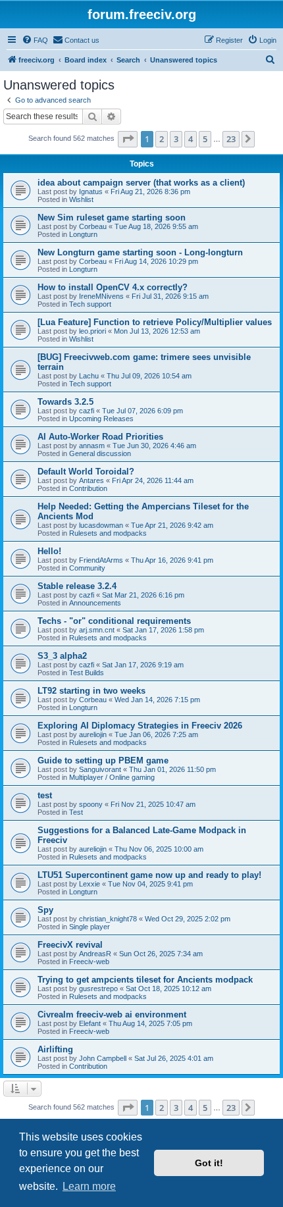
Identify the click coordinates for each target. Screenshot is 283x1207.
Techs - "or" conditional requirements (114, 621)
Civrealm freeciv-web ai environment (112, 1014)
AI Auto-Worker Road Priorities (100, 437)
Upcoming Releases (101, 419)
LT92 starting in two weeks (91, 691)
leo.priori (92, 331)
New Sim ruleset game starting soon (112, 217)
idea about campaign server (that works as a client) (141, 183)
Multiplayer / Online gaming (112, 777)
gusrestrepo (98, 988)
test (45, 795)
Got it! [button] (209, 1163)
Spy (45, 910)
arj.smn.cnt (97, 630)
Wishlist (81, 199)
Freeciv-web (89, 961)
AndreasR (95, 954)
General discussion (100, 453)
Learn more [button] (89, 1186)
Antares (91, 480)
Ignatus (91, 191)
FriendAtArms (101, 560)
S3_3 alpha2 (62, 656)
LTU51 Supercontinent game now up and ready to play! (149, 875)
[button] (128, 139)
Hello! (49, 551)
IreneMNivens (101, 296)
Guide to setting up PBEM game (103, 760)
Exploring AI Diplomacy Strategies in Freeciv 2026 (140, 726)
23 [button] (231, 139)
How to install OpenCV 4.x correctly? (113, 287)
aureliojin (93, 734)
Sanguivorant (100, 769)
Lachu (89, 376)
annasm (92, 445)
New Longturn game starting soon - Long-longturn (140, 252)
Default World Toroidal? (86, 471)
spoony (91, 804)
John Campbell (102, 1058)
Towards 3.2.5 (65, 402)
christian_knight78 (108, 919)
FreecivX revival (70, 945)
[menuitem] (35, 40)
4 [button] (190, 139)
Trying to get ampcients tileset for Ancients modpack (145, 980)
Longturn (83, 234)
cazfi (86, 411)
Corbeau (93, 226)
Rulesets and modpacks (108, 533)
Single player (89, 927)
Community (87, 568)
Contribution (88, 488)
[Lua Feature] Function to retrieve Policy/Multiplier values (155, 322)
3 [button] (176, 139)
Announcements (95, 603)
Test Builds (86, 673)
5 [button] (205, 139)
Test (76, 812)
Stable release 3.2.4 (77, 586)
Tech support (90, 304)
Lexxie (89, 884)
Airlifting (55, 1049)
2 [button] (161, 139)
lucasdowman (101, 525)
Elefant (90, 1023)
